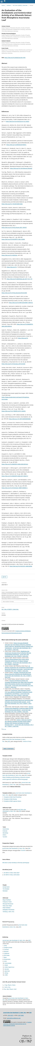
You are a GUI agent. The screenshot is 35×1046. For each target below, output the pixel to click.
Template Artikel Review (10, 799)
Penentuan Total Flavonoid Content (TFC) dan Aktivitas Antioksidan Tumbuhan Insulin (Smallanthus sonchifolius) (18, 692)
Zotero (4, 835)
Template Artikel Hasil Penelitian (12, 797)
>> (5, 729)
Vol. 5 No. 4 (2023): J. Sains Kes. (20, 5)
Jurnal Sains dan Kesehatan (13, 739)
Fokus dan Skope (7, 905)
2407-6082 (21, 1015)
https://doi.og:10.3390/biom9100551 (16, 144)
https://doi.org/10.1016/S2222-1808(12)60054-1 (15, 488)
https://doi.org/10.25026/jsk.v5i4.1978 (14, 57)
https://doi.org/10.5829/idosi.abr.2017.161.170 (19, 279)
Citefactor (6, 953)
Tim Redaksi (6, 889)
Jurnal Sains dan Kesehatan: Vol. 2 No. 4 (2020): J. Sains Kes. (18, 710)
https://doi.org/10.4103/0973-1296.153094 (13, 239)
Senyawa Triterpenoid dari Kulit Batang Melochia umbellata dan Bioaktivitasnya (18, 673)
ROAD (6, 965)
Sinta (5, 945)
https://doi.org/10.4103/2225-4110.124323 (17, 121)
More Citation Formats (8, 601)
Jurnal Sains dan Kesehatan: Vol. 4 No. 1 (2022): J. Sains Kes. (18, 670)
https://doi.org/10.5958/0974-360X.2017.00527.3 (15, 476)
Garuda (7, 969)
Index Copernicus (9, 967)
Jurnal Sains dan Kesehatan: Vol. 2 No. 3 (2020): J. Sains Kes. (18, 703)
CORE (6, 975)
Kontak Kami (6, 887)
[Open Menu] (1, 1)
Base (5, 957)
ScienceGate (8, 963)
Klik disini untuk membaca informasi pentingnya (15, 862)
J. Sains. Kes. (18, 775)
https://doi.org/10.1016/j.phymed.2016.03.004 (14, 293)
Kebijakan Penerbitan (8, 909)
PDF (5, 577)
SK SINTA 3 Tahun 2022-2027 (11, 872)
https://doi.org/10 (12, 267)
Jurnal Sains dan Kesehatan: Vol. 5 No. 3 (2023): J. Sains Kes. (17, 655)
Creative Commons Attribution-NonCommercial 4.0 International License (17, 1023)
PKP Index (6, 955)
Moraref (6, 951)
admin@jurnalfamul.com (14, 1018)
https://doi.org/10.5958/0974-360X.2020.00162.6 (15, 464)
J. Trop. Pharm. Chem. (10, 985)
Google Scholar (8, 947)
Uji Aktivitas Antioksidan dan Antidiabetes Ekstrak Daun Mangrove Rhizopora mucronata (19, 667)
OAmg (6, 973)
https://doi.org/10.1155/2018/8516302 (12, 204)
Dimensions (7, 959)
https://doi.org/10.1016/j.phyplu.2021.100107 (14, 227)
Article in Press (27, 741)
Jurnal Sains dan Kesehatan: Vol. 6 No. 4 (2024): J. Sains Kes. (17, 694)
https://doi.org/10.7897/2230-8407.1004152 (21, 302)
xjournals (7, 971)
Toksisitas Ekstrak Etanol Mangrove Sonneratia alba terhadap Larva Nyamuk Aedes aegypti (19, 701)
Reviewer (5, 891)
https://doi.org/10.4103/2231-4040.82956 (21, 566)
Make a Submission (9, 748)
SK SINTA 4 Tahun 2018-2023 (11, 875)
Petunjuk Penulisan (8, 904)
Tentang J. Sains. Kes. (8, 911)
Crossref (6, 949)
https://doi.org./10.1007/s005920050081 (20, 419)
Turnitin (5, 837)
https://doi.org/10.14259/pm (9, 255)
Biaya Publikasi (7, 900)
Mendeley (5, 833)
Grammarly (6, 829)
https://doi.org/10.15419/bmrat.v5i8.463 (21, 168)
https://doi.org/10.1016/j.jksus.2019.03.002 (13, 364)
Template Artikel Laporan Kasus (12, 801)
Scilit (5, 961)
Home (3, 5)
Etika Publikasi (6, 907)
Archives (9, 5)
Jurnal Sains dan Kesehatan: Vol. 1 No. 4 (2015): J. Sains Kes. (18, 648)
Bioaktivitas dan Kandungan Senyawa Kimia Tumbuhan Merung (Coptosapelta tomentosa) (18, 652)
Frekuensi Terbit (7, 902)
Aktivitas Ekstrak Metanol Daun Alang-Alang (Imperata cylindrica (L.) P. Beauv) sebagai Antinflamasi (17, 661)
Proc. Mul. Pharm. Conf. (10, 989)
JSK (9, 741)
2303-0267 (10, 1015)
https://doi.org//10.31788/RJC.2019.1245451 (14, 411)
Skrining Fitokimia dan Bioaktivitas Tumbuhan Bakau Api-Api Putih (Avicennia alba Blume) (19, 708)
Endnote (5, 831)
